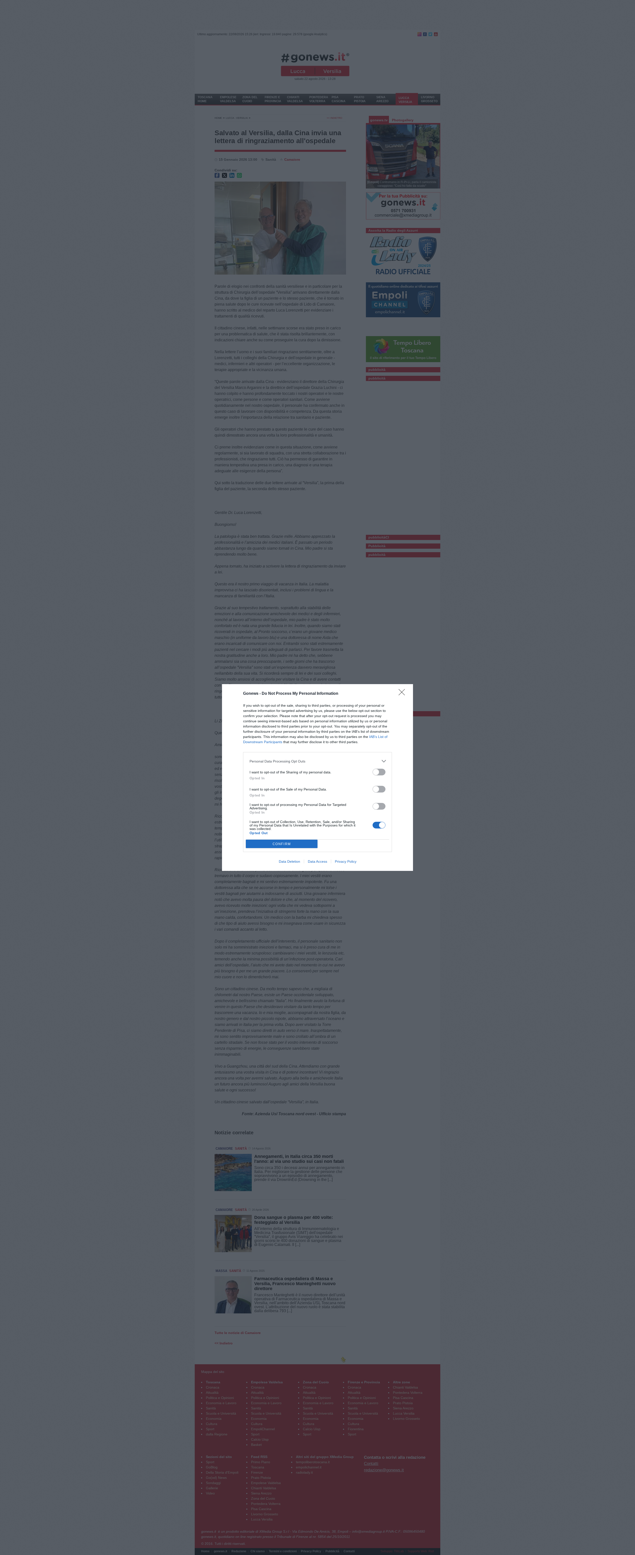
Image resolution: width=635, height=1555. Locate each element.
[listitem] (317, 761)
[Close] (403, 693)
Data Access (317, 861)
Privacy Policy (345, 861)
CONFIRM (282, 844)
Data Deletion (289, 861)
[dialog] (317, 777)
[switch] (379, 772)
